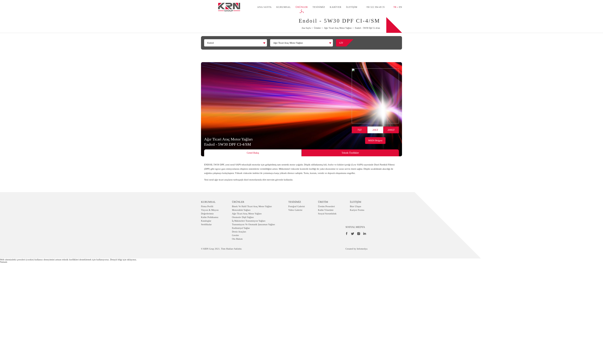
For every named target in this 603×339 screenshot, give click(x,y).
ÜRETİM (323, 201)
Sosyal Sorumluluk (327, 213)
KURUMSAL (283, 7)
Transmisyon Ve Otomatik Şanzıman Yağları (253, 224)
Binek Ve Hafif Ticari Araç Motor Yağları (252, 206)
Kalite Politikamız (209, 217)
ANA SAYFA (264, 7)
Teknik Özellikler (350, 152)
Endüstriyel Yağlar (241, 228)
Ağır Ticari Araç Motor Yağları (247, 213)
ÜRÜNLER (302, 7)
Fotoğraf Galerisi (296, 206)
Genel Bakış (253, 152)
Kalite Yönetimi (325, 210)
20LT (375, 129)
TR (394, 7)
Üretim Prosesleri (326, 206)
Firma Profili (207, 206)
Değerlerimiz (207, 213)
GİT (341, 43)
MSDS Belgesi (375, 140)
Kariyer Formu (357, 210)
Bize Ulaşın (355, 206)
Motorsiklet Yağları (241, 210)
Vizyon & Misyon (210, 210)
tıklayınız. (132, 259)
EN (400, 7)
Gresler (235, 235)
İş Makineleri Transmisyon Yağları (248, 221)
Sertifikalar (206, 224)
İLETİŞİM (351, 7)
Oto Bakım (237, 239)
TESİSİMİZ (318, 7)
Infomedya (362, 249)
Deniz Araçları (239, 231)
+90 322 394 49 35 (375, 7)
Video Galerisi (295, 210)
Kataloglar (206, 221)
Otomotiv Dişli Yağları (243, 217)
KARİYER (335, 7)
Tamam (3, 262)
